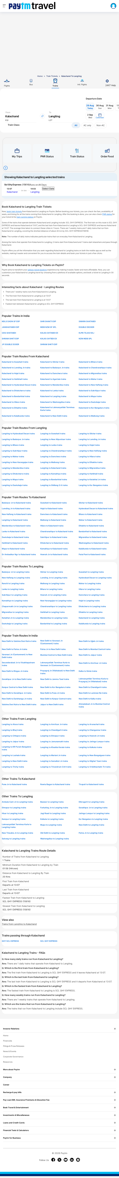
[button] (100, 116)
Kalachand (12, 192)
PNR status (107, 214)
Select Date (48, 188)
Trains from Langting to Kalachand (19, 924)
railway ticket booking (37, 270)
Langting (35, 192)
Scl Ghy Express (12, 184)
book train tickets (14, 211)
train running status (25, 217)
